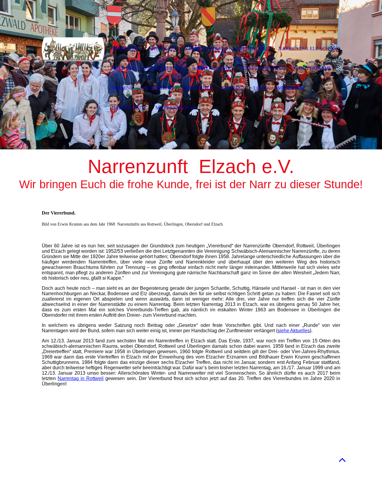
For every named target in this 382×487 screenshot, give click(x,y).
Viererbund (157, 88)
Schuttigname (312, 68)
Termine (122, 88)
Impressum (290, 88)
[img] (73, 49)
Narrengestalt (212, 68)
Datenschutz (129, 107)
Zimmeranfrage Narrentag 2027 (227, 48)
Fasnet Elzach (163, 68)
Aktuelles (162, 48)
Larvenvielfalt (263, 68)
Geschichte (197, 88)
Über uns (124, 68)
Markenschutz (175, 107)
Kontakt (233, 88)
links (260, 88)
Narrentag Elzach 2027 (309, 48)
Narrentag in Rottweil (81, 378)
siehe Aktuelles (294, 330)
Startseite (126, 48)
